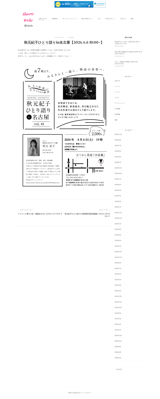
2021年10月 (118, 307)
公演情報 (71, 37)
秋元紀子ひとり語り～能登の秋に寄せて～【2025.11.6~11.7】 (128, 42)
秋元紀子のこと (110, 18)
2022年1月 (118, 291)
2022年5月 (118, 274)
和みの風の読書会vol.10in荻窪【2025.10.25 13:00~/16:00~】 (128, 53)
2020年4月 (118, 352)
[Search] (139, 368)
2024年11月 (118, 168)
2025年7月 (118, 145)
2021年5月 (118, 319)
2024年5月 (118, 190)
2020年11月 (118, 341)
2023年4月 (118, 240)
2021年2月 (118, 330)
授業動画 (55, 18)
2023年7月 (118, 224)
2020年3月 (118, 358)
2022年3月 (118, 279)
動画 (132, 18)
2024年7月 (118, 179)
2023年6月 (118, 229)
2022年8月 (118, 263)
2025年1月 (118, 162)
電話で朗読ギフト (87, 18)
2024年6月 (118, 184)
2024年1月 (118, 207)
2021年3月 (118, 324)
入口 (99, 18)
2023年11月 (118, 212)
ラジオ (117, 97)
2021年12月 (118, 296)
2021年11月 (118, 302)
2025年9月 (118, 140)
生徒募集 (117, 114)
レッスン (41, 20)
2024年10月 (118, 173)
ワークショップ (120, 103)
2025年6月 (118, 151)
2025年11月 (118, 134)
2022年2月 (118, 285)
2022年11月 (118, 257)
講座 (116, 120)
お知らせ (123, 18)
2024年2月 (118, 201)
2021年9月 (118, 313)
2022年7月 (118, 268)
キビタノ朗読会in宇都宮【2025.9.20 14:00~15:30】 (126, 63)
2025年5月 (118, 157)
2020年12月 (118, 335)
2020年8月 (118, 346)
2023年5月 (118, 235)
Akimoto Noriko (28, 17)
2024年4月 (118, 196)
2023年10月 (118, 218)
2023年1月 (118, 246)
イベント (117, 86)
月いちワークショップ (69, 18)
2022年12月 (118, 251)
